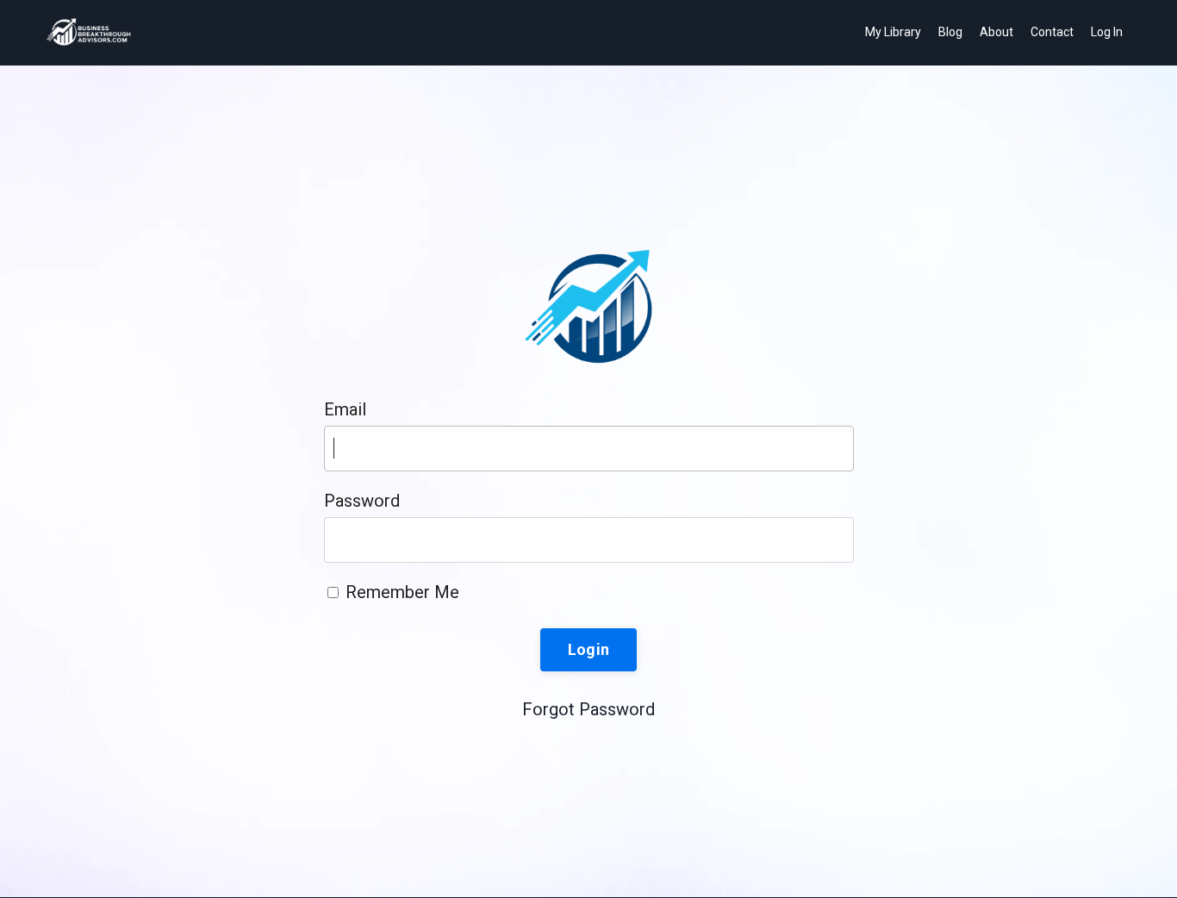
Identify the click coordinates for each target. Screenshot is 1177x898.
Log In (1107, 32)
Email (345, 409)
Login (588, 649)
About (996, 32)
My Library (893, 32)
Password (362, 500)
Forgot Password (588, 709)
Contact (1052, 32)
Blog (950, 32)
